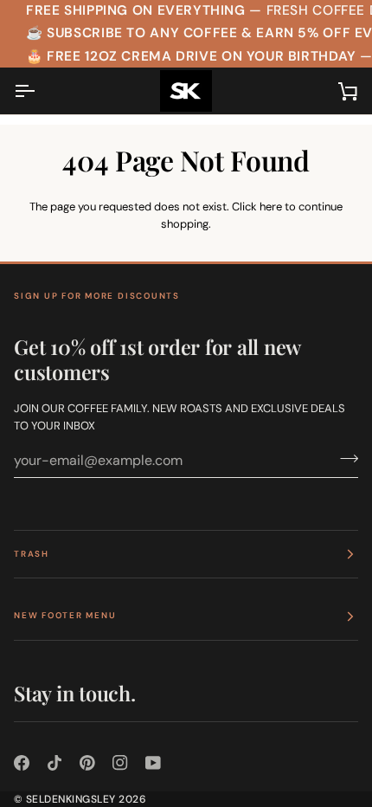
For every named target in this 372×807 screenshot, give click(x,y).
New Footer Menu (65, 615)
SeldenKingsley (71, 799)
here (271, 206)
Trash (31, 553)
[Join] (344, 458)
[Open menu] (40, 91)
